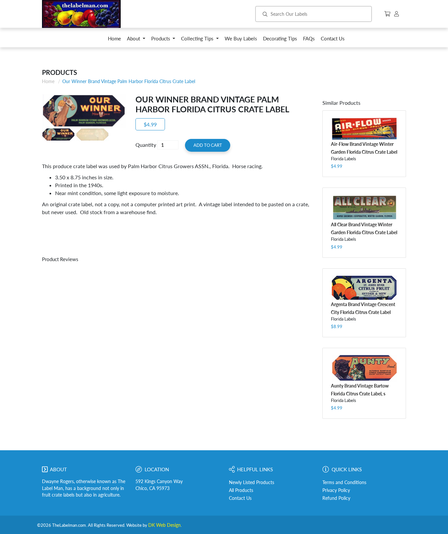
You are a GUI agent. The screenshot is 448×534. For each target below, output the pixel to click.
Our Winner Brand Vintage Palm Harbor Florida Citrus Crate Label (128, 81)
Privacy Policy (336, 490)
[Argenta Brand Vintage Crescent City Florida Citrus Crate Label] (364, 287)
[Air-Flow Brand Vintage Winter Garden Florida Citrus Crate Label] (364, 128)
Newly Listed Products (251, 482)
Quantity (145, 145)
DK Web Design (164, 525)
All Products (241, 490)
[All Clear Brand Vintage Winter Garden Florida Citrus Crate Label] (364, 207)
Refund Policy (336, 498)
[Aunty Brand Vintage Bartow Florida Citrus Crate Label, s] (364, 368)
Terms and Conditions (344, 482)
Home (48, 81)
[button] (136, 40)
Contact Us (240, 498)
